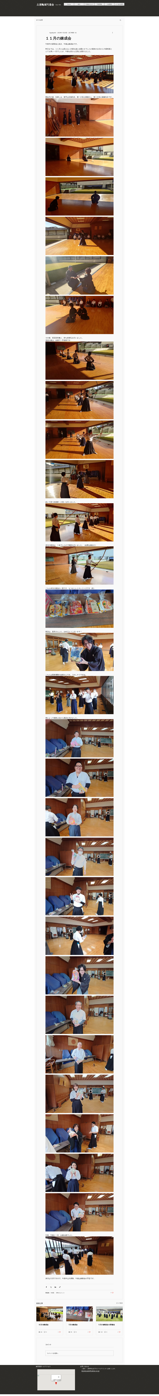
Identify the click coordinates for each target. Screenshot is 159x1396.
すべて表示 (119, 1303)
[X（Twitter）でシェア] (51, 1287)
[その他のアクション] (112, 32)
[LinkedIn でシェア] (55, 1287)
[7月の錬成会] (79, 1313)
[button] (120, 20)
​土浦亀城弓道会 (45, 4)
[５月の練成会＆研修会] (109, 1313)
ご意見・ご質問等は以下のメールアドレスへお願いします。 (99, 1368)
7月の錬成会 (73, 1325)
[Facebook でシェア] (46, 1287)
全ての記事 (39, 20)
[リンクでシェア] (60, 1287)
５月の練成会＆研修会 (106, 1325)
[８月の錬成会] (49, 1313)
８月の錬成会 (43, 1325)
